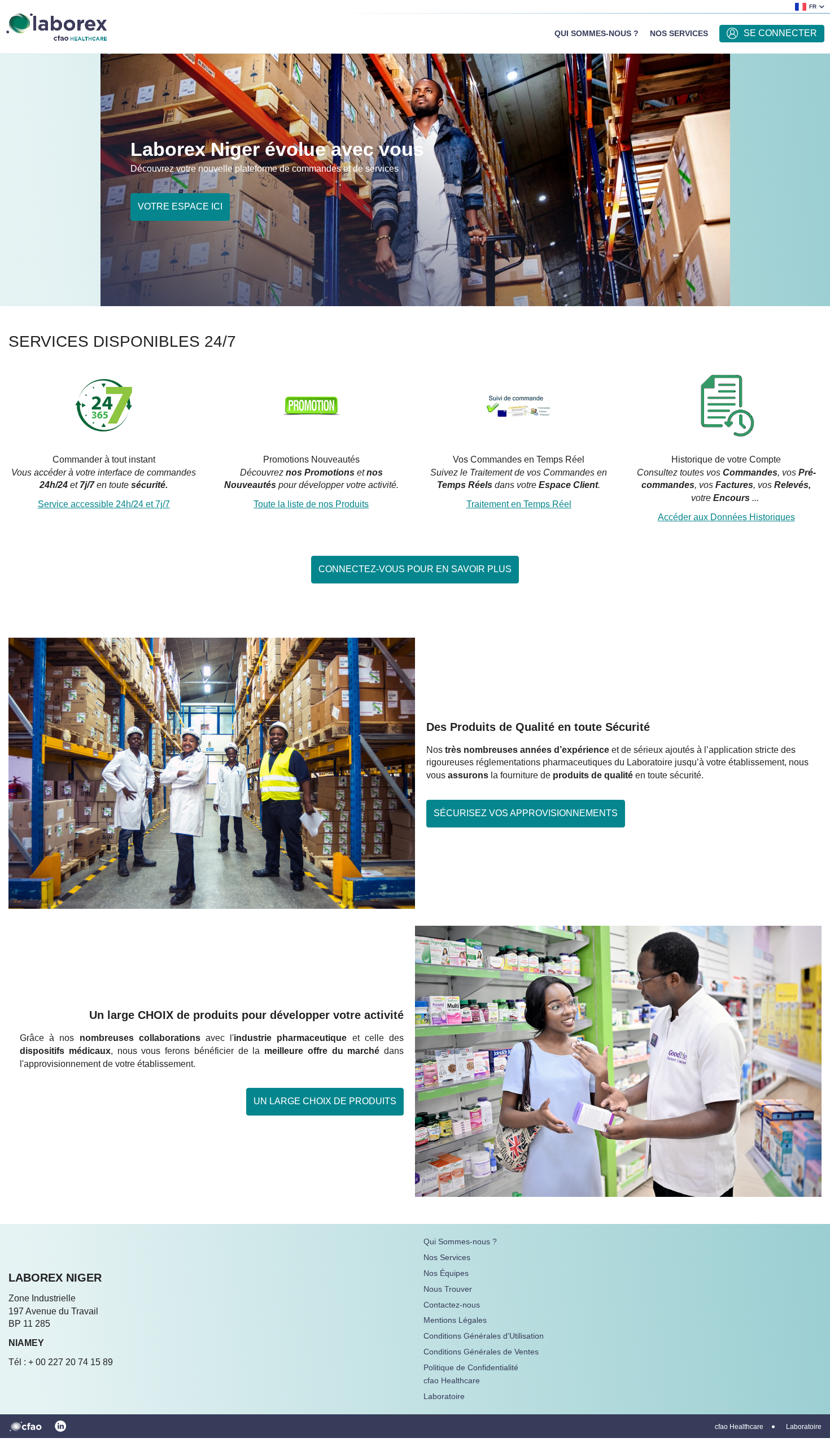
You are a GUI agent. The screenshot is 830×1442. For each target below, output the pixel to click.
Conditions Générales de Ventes (481, 1351)
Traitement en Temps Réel (518, 504)
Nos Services (679, 33)
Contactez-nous (451, 1304)
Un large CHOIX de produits (325, 1101)
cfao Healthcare (451, 1380)
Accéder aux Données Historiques (726, 517)
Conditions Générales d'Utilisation (483, 1335)
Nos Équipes (446, 1273)
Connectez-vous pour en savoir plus (415, 569)
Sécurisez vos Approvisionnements (526, 813)
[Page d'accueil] (56, 26)
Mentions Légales (455, 1320)
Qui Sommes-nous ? (460, 1241)
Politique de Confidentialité (470, 1367)
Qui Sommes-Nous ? (596, 33)
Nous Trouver (447, 1288)
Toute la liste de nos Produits (311, 504)
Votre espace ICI (180, 206)
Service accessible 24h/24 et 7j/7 (104, 504)
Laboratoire (444, 1396)
